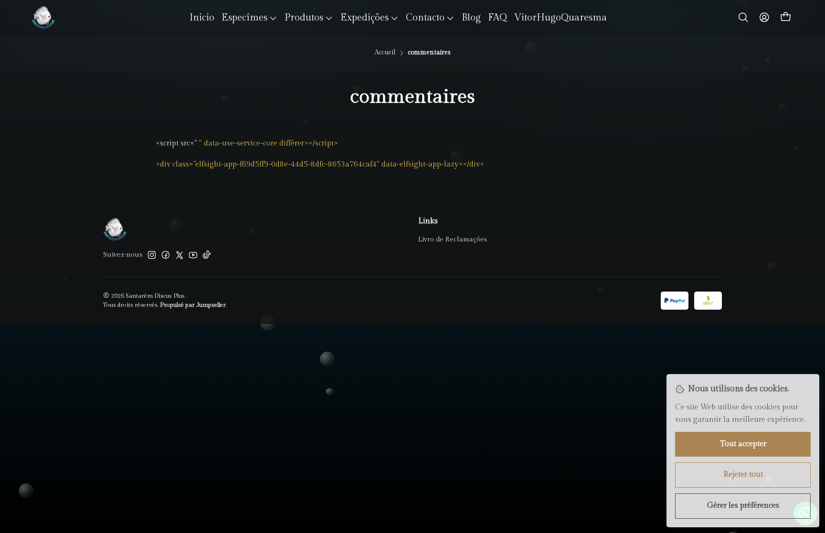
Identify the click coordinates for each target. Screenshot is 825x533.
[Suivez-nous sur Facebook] (165, 255)
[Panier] (785, 18)
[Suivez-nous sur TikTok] (207, 255)
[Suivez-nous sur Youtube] (193, 255)
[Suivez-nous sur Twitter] (179, 255)
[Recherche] (743, 17)
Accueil (384, 53)
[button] (249, 17)
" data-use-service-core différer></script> (268, 143)
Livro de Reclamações (452, 239)
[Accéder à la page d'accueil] (43, 18)
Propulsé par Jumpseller (193, 305)
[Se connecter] (764, 17)
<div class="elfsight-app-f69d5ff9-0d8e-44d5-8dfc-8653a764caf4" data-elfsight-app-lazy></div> (320, 164)
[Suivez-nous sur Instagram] (152, 255)
